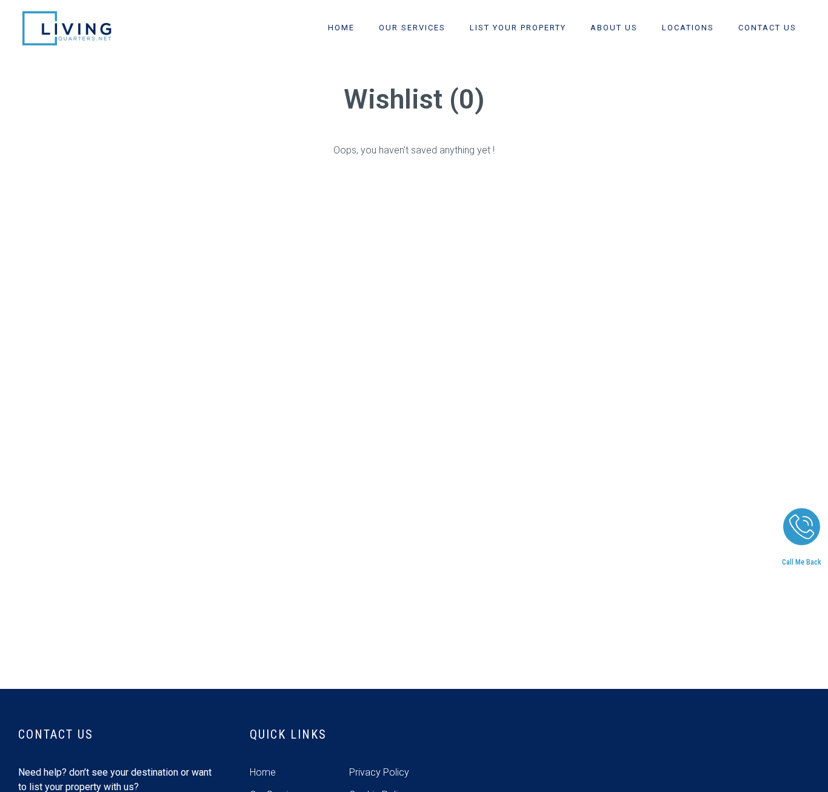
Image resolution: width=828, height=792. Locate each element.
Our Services (412, 27)
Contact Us (767, 27)
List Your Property (518, 27)
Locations (688, 27)
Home (341, 27)
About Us (614, 27)
